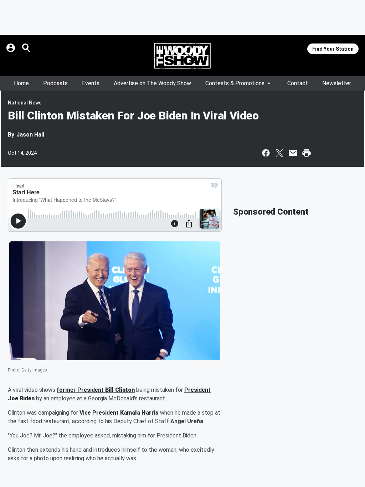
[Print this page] (307, 153)
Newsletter (336, 83)
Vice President (99, 412)
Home (21, 83)
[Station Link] (182, 55)
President (197, 389)
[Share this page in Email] (293, 153)
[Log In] (11, 47)
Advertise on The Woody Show (152, 83)
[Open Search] (26, 47)
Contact (297, 83)
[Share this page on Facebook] (266, 153)
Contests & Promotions (234, 83)
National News (25, 103)
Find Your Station (333, 49)
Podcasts (55, 83)
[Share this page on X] (279, 153)
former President (81, 389)
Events (90, 83)
